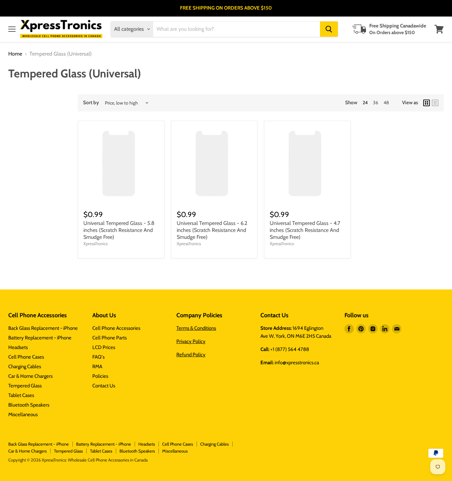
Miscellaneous (23, 414)
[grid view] (426, 103)
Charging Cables (24, 367)
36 (375, 103)
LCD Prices (103, 347)
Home (15, 54)
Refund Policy (190, 355)
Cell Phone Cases (26, 357)
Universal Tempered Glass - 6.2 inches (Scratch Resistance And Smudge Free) (212, 230)
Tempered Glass (25, 386)
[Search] (329, 29)
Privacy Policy (190, 341)
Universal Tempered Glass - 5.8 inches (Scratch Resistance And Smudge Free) (119, 230)
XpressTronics (95, 243)
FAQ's (98, 357)
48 (386, 103)
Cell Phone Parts (109, 338)
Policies (100, 376)
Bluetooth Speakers (28, 405)
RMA (97, 367)
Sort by (91, 103)
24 (365, 103)
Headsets (18, 347)
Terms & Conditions (196, 328)
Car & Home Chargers (30, 376)
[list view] (435, 103)
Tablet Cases (21, 395)
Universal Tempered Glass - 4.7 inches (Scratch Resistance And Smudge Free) (305, 230)
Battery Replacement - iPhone (39, 338)
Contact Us (103, 386)
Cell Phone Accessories (116, 328)
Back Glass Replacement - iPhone (43, 328)
